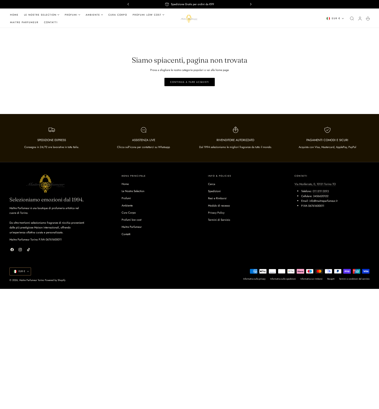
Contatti (126, 234)
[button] (352, 18)
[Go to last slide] (128, 4)
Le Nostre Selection (133, 191)
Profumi (126, 198)
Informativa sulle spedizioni (283, 279)
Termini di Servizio (219, 220)
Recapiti (331, 279)
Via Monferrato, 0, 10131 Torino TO (315, 184)
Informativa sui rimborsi (311, 279)
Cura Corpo (129, 213)
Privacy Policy (216, 213)
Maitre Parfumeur (132, 227)
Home (125, 184)
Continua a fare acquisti (189, 82)
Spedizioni (214, 191)
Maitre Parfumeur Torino (31, 280)
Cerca (211, 184)
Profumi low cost (131, 220)
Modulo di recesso (219, 205)
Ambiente (127, 205)
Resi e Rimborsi (217, 198)
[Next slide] (251, 4)
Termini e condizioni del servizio (354, 279)
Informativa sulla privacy (254, 279)
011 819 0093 (321, 191)
